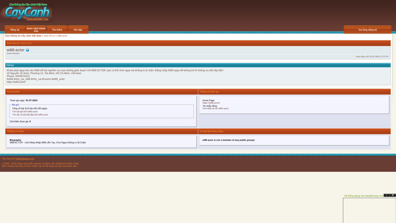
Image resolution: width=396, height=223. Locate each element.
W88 (94, 70)
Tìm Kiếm (57, 29)
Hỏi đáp (78, 29)
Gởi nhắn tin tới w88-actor (216, 108)
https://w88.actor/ (16, 82)
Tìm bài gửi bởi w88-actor (25, 111)
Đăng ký (15, 29)
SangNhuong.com (25, 158)
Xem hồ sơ (49, 35)
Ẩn (387, 195)
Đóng (393, 195)
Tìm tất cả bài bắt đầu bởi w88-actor (30, 114)
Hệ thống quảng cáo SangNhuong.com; (364, 196)
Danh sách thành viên (36, 29)
